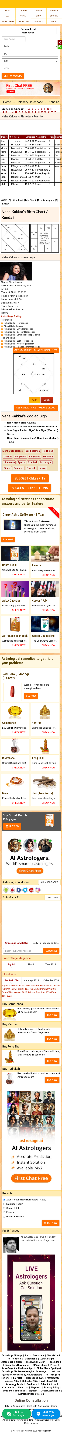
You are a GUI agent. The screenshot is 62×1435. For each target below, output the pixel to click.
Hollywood (20, 456)
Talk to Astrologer (19, 1414)
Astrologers (14, 1358)
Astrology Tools (14, 1384)
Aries (7, 10)
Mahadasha (30, 1358)
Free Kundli (55, 1362)
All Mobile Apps (49, 882)
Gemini (39, 10)
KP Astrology (40, 1365)
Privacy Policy (51, 1387)
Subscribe (52, 897)
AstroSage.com (44, 1431)
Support (33, 1390)
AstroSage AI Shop (12, 1355)
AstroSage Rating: (11, 316)
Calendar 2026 (51, 980)
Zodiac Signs (47, 1358)
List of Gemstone (34, 1355)
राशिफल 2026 (53, 1378)
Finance (10, 1212)
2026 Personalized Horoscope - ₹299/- (26, 1199)
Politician (48, 451)
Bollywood (34, 456)
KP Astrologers (25, 1419)
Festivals (10, 974)
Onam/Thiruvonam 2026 (15, 992)
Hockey (42, 468)
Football (31, 468)
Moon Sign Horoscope (17, 1365)
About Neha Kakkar (13, 326)
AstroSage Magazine (17, 958)
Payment (36, 1387)
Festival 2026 (11, 980)
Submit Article (48, 1384)
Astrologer (46, 462)
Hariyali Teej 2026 (26, 988)
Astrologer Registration (31, 1394)
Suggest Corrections (30, 488)
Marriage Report (14, 1204)
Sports (21, 462)
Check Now (18, 574)
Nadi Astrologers (44, 1419)
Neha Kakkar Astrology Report (19, 344)
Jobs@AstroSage (50, 1390)
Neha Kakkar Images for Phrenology (22, 347)
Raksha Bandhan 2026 (39, 992)
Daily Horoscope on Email (46, 943)
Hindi (31, 964)
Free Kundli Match (35, 1362)
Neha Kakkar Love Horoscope (18, 329)
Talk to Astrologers (15, 1406)
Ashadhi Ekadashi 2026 (43, 985)
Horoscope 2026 (35, 1378)
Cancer (54, 10)
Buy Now (14, 826)
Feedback (32, 1384)
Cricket (8, 456)
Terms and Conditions (13, 1390)
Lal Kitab (17, 1378)
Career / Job (13, 1208)
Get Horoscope (13, 76)
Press (53, 1365)
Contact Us (8, 1387)
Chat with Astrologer (38, 1406)
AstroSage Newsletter (16, 943)
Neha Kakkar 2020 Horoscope (18, 341)
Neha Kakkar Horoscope (16, 323)
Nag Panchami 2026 (45, 988)
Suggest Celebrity (29, 478)
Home (7, 102)
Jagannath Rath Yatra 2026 (16, 985)
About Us (23, 1387)
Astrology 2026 (49, 1381)
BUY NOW (8, 539)
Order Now (50, 1223)
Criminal (32, 462)
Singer (7, 468)
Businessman (33, 451)
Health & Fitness (15, 1216)
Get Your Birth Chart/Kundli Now (35, 350)
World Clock (53, 1355)
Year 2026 (50, 964)
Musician (48, 456)
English (11, 964)
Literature (9, 462)
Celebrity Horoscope (30, 102)
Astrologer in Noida (11, 1362)
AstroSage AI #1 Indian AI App (17, 1368)
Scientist (19, 468)
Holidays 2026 (31, 980)
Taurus (23, 10)
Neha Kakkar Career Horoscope (19, 332)
